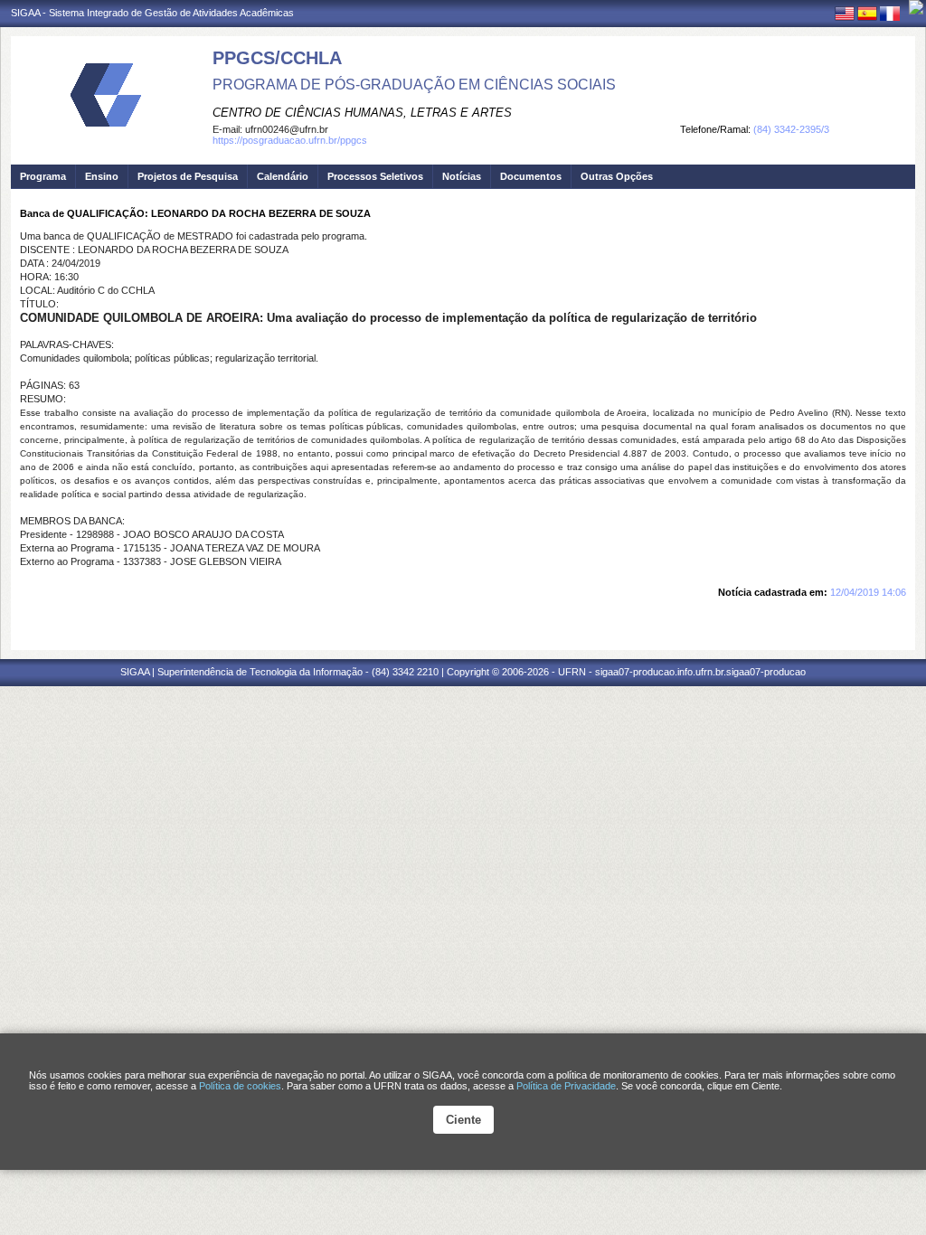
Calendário (282, 176)
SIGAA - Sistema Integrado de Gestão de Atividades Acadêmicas (152, 12)
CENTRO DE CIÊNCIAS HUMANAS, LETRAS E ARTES (362, 112)
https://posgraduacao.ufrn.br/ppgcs (290, 140)
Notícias (461, 176)
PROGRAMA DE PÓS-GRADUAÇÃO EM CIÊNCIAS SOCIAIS (414, 84)
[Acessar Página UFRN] (916, 7)
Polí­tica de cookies (240, 1085)
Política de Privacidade (566, 1085)
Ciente (463, 1120)
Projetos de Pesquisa (187, 176)
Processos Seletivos (375, 176)
